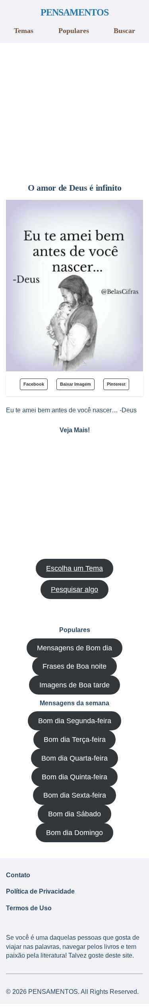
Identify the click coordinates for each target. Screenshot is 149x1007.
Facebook (33, 384)
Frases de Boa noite (74, 666)
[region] (74, 110)
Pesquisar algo (74, 589)
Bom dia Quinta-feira (74, 777)
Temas (23, 31)
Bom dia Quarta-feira (74, 758)
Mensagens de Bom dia (74, 648)
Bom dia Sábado (74, 814)
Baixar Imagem (75, 384)
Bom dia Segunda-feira (74, 721)
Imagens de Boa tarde (74, 685)
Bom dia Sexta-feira (74, 795)
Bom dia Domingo (74, 833)
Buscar (124, 31)
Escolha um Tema (74, 568)
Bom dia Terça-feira (75, 740)
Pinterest (116, 384)
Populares (73, 31)
